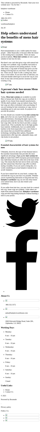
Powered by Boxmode (9, 399)
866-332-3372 (6, 18)
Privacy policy (6, 407)
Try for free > (16, 5)
